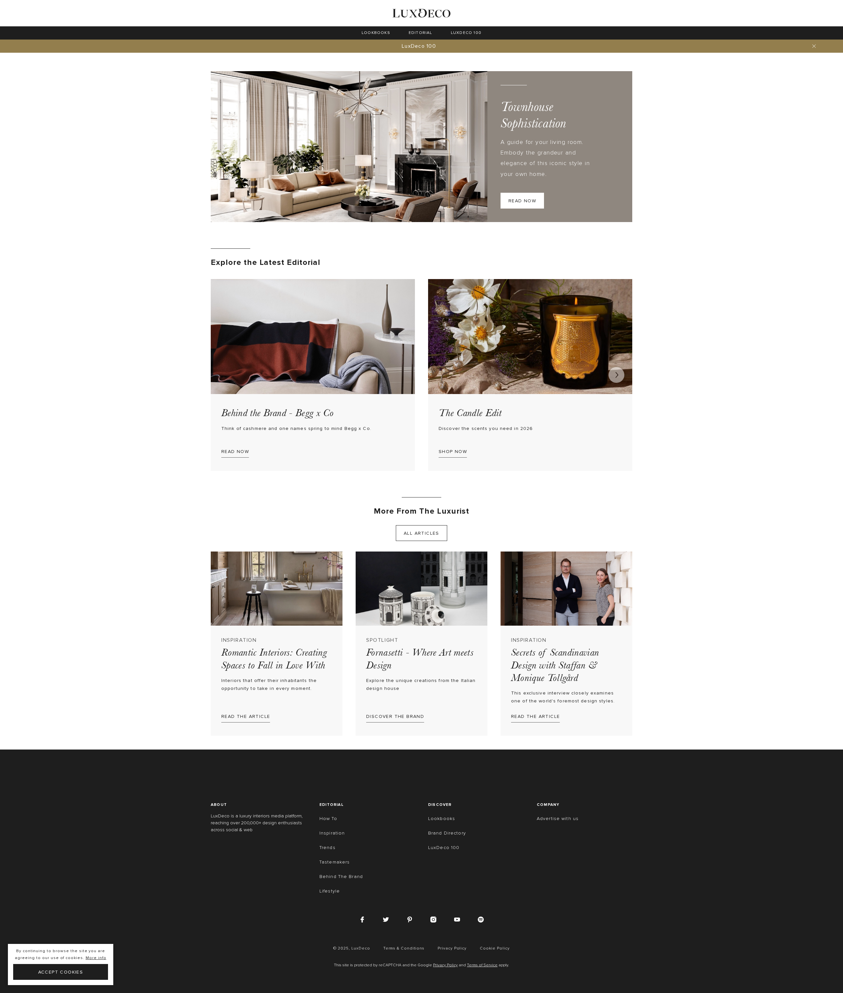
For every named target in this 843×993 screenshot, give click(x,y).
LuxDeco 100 (419, 46)
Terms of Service (482, 965)
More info (96, 957)
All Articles (421, 533)
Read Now (522, 201)
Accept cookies (60, 972)
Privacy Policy (445, 965)
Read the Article (245, 716)
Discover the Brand (395, 716)
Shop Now (453, 451)
